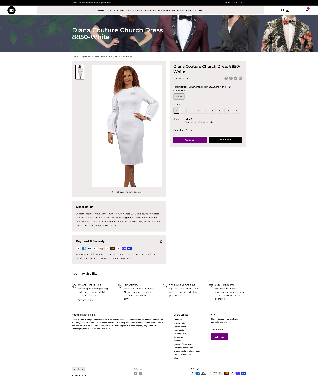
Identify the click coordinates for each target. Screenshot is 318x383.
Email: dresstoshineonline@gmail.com (92, 2)
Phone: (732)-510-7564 (234, 2)
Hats (146, 10)
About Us (178, 320)
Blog (200, 10)
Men (121, 10)
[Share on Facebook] (226, 78)
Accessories (178, 10)
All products (85, 57)
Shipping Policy (180, 334)
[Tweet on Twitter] (235, 78)
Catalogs (101, 10)
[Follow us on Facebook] (135, 373)
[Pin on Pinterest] (231, 78)
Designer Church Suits (183, 348)
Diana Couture (181, 78)
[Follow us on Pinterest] (140, 373)
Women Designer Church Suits (187, 351)
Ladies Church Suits (182, 355)
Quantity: (178, 130)
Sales (191, 10)
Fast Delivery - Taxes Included (199, 122)
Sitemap (177, 341)
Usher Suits (134, 10)
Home (75, 57)
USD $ (76, 369)
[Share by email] (240, 78)
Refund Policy (180, 327)
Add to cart (190, 140)
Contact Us (178, 337)
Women (111, 10)
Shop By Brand (160, 10)
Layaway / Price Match (183, 344)
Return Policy (179, 330)
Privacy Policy (180, 323)
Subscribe (219, 337)
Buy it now (225, 139)
